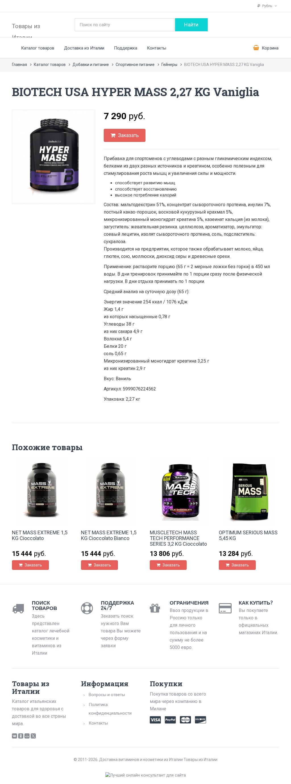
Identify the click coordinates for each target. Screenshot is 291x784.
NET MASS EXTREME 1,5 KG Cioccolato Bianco (108, 535)
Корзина (269, 48)
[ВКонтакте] (14, 736)
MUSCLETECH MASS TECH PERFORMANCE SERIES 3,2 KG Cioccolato (178, 538)
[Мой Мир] (27, 736)
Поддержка (125, 48)
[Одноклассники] (20, 736)
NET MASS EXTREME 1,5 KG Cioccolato (39, 535)
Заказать (128, 135)
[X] (33, 736)
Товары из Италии (26, 29)
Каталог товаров (37, 48)
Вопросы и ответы (107, 694)
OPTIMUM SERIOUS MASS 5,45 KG (248, 535)
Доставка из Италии (84, 48)
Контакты (156, 48)
